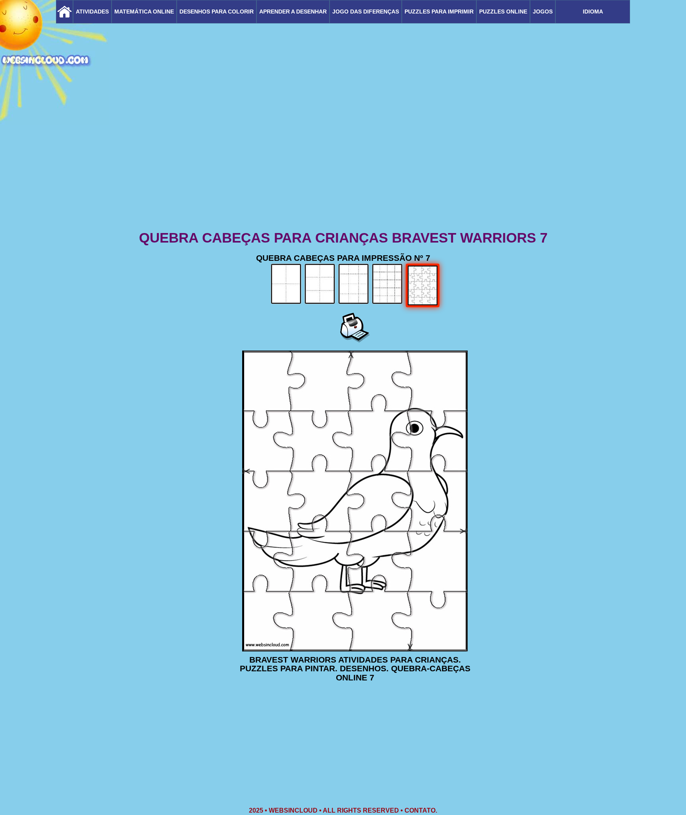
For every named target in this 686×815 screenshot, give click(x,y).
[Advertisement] (343, 166)
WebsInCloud (293, 810)
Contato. (421, 810)
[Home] (64, 12)
